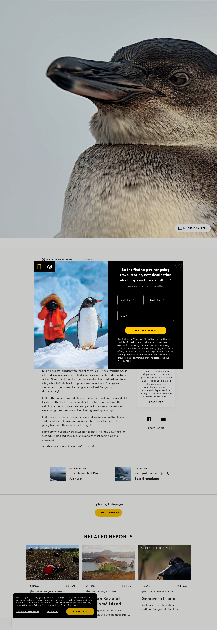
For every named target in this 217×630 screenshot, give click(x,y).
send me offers (145, 330)
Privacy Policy (124, 360)
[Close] (178, 265)
